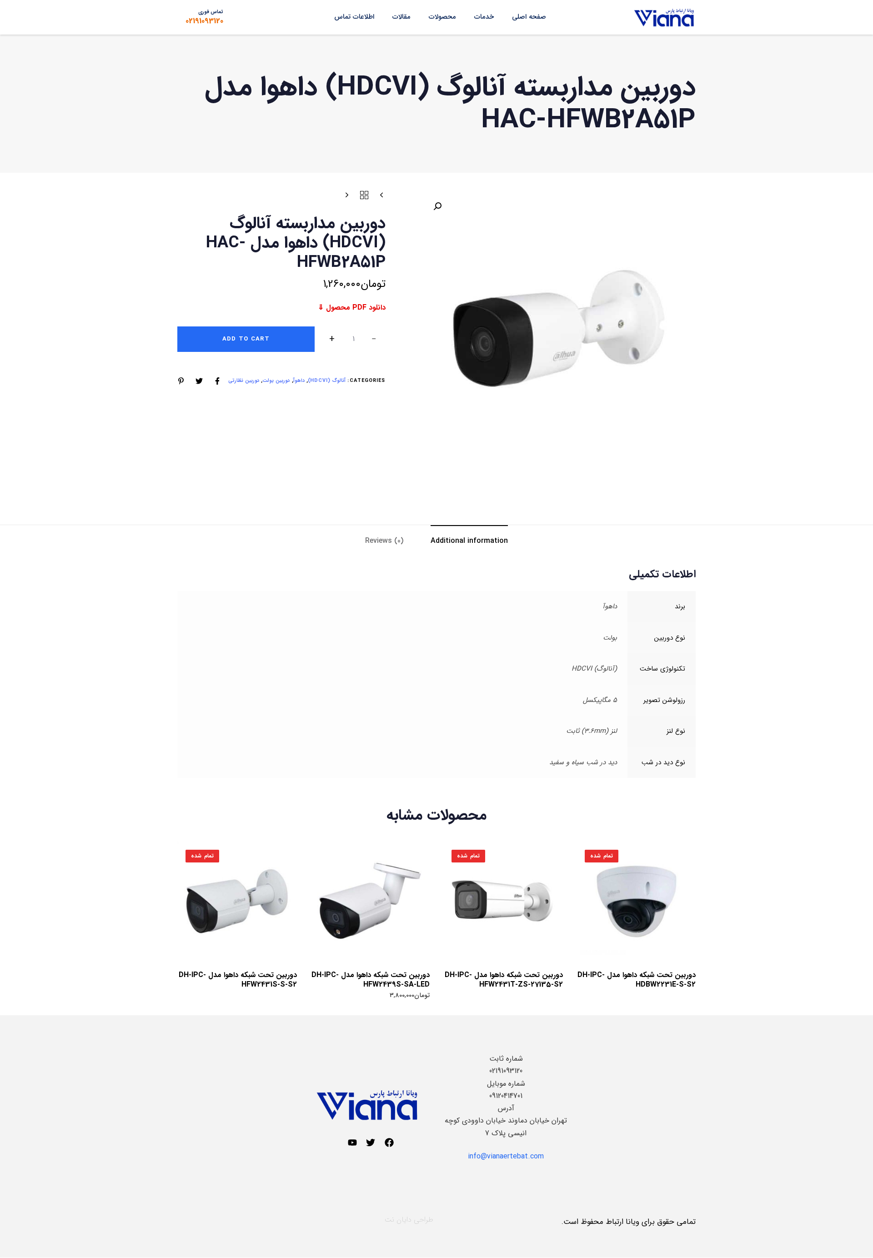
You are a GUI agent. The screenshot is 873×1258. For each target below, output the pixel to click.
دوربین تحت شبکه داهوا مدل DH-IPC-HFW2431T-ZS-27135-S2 (504, 979)
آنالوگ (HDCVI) (327, 381)
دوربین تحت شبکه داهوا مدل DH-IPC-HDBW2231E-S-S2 (636, 979)
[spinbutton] (353, 339)
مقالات (401, 16)
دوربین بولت (276, 381)
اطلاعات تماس (354, 16)
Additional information (469, 540)
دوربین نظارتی (243, 381)
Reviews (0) (384, 540)
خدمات (484, 16)
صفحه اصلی (529, 16)
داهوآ (299, 381)
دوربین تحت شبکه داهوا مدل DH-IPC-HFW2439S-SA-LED (370, 979)
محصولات (442, 16)
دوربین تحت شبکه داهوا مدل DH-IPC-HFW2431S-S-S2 (238, 979)
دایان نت (398, 1219)
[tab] (469, 540)
